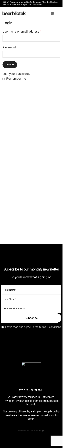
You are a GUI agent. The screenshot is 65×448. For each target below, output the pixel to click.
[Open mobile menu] (59, 13)
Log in (10, 64)
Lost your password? (16, 73)
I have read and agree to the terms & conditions (33, 327)
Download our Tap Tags (31, 430)
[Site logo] (14, 13)
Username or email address (21, 31)
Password (10, 47)
